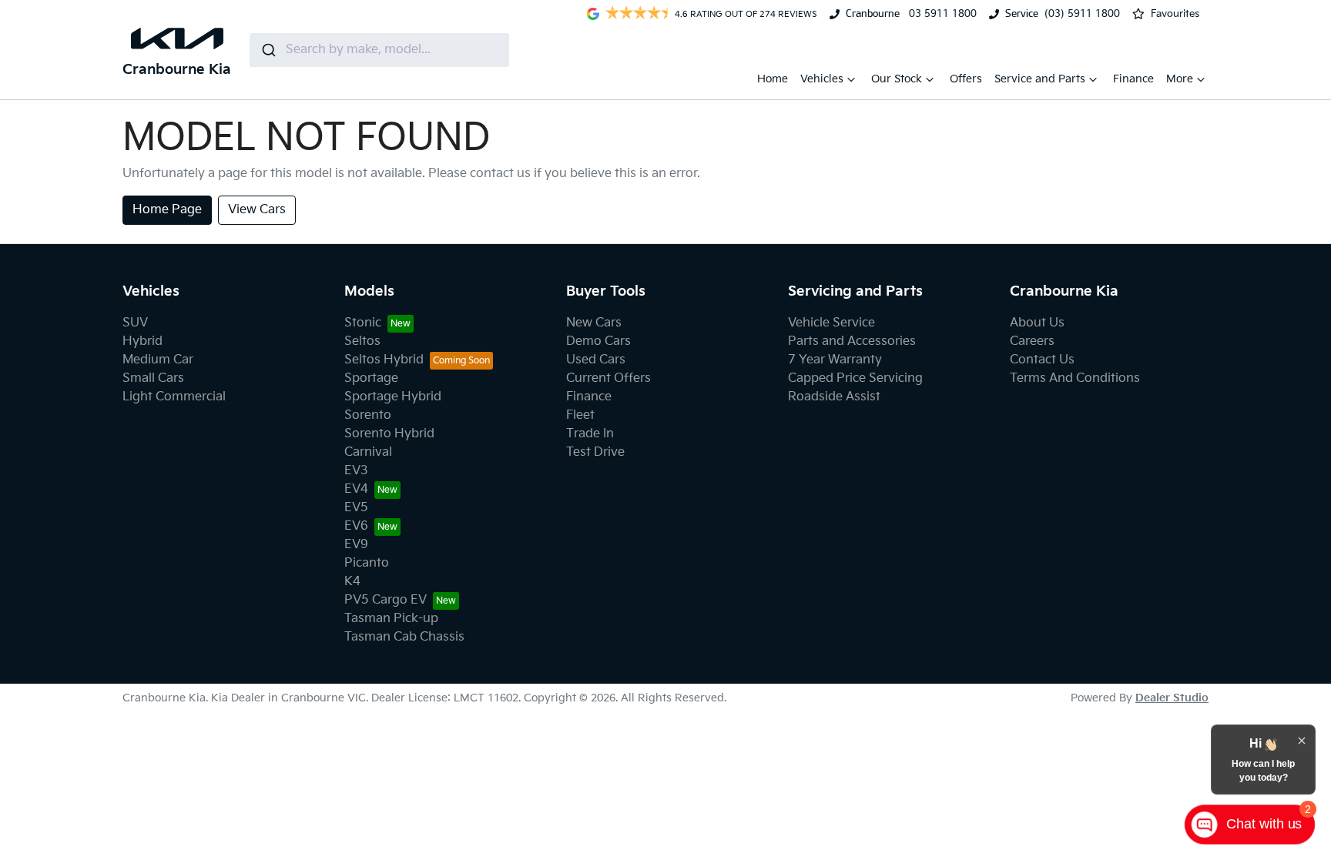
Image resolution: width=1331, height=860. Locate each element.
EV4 (356, 489)
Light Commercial (174, 397)
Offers (966, 78)
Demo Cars (598, 341)
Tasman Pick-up (391, 618)
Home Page (167, 209)
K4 (352, 581)
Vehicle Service (831, 323)
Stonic (362, 323)
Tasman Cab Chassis (404, 637)
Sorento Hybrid (389, 434)
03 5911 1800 (941, 14)
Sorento (367, 415)
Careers (1032, 341)
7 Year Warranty (835, 360)
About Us (1037, 323)
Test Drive (595, 452)
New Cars (594, 323)
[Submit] (268, 50)
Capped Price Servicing (855, 378)
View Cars (257, 209)
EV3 (356, 470)
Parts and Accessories (852, 341)
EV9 (356, 544)
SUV (135, 323)
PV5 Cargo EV (385, 600)
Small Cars (153, 378)
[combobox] (379, 50)
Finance (1133, 78)
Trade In (590, 434)
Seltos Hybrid (384, 360)
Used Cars (595, 360)
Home (772, 78)
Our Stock (896, 78)
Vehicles (821, 78)
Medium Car (157, 360)
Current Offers (608, 378)
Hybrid (142, 341)
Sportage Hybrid (392, 397)
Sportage (371, 378)
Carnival (368, 452)
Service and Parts (1039, 78)
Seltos (362, 341)
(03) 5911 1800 (1082, 14)
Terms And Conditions (1075, 378)
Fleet (580, 415)
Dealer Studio (1172, 697)
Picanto (366, 563)
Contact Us (1042, 360)
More (1179, 78)
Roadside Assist (834, 397)
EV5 (356, 507)
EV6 (356, 526)
